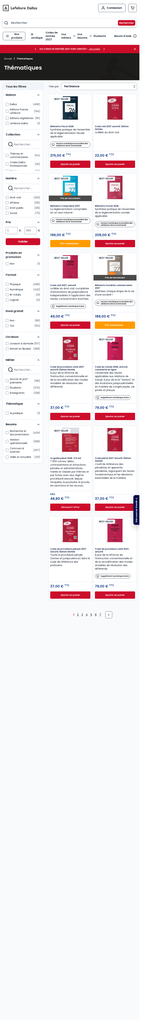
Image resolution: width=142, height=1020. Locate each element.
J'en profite (94, 49)
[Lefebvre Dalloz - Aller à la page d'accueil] (20, 8)
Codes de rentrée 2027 (52, 36)
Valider (23, 242)
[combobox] (70, 23)
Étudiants (100, 36)
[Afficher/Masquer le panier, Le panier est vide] (132, 8)
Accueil (8, 58)
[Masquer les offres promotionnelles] (135, 49)
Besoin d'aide (122, 36)
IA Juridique (37, 36)
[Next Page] (108, 614)
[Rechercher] (124, 23)
